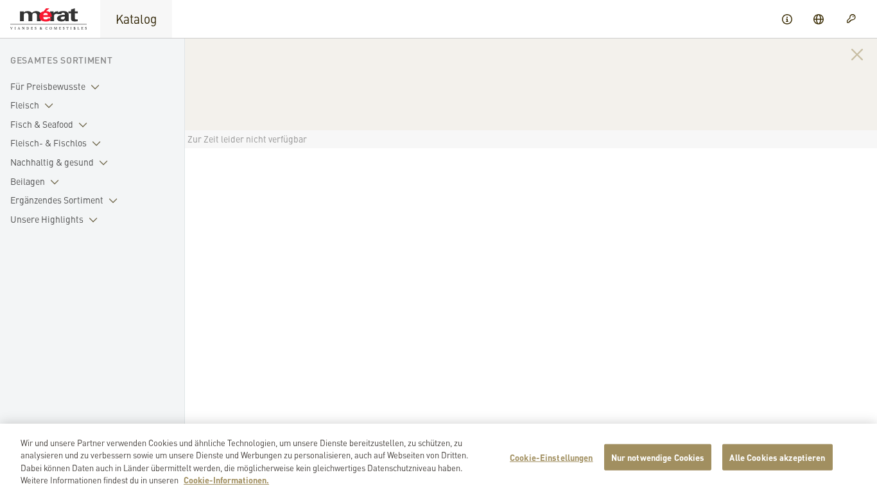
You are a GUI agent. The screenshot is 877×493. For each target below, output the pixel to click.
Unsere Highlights (46, 218)
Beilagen (27, 181)
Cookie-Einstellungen (551, 457)
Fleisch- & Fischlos (48, 142)
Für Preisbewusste (47, 86)
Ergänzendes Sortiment (56, 199)
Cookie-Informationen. (226, 480)
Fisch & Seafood (41, 123)
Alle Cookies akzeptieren (777, 457)
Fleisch (24, 104)
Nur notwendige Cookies (658, 457)
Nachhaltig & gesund (52, 161)
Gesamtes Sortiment (61, 59)
